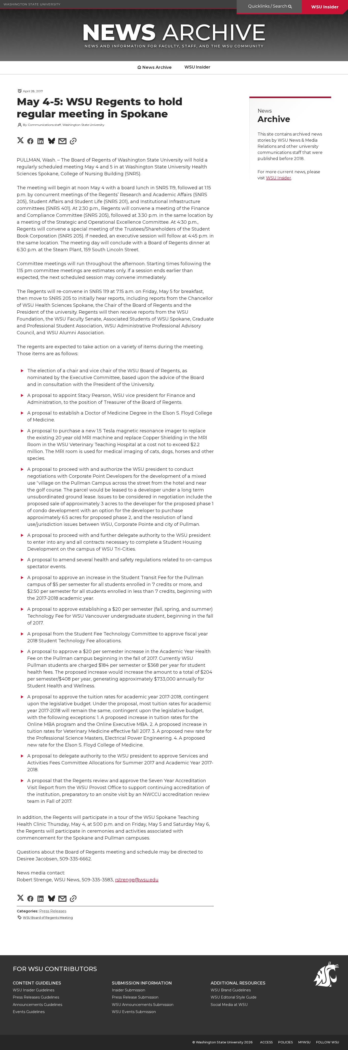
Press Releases (52, 911)
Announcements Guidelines (37, 1004)
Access (266, 1042)
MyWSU (304, 1042)
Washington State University (32, 4)
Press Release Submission (135, 997)
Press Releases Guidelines (36, 997)
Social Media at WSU (229, 1004)
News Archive (157, 67)
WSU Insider (325, 7)
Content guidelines (37, 983)
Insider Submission (128, 990)
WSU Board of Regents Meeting (48, 918)
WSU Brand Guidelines (231, 990)
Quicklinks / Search (268, 6)
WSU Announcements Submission (142, 1004)
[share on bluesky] (51, 142)
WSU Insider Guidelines (33, 990)
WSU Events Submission (134, 1011)
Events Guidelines (29, 1011)
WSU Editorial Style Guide (234, 997)
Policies (285, 1042)
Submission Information (142, 983)
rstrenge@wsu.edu (136, 880)
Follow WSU (327, 1042)
